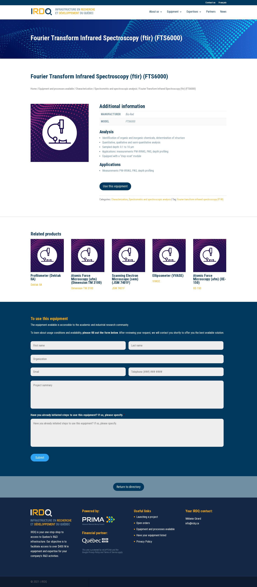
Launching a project (147, 517)
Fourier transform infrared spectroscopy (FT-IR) (200, 199)
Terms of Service (110, 552)
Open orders (143, 523)
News (223, 12)
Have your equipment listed (151, 535)
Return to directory (129, 487)
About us (154, 12)
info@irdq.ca (192, 523)
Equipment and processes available (56, 88)
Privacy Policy (94, 552)
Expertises (192, 12)
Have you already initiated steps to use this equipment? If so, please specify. (78, 415)
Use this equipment (115, 186)
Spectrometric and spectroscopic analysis (116, 88)
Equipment (173, 12)
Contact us (210, 3)
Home (34, 88)
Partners (211, 12)
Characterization (84, 88)
